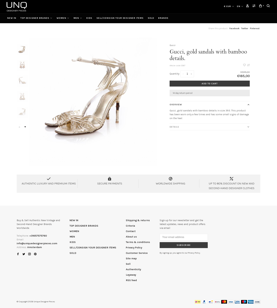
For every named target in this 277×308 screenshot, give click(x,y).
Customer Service (137, 252)
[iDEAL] (198, 302)
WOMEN (61, 18)
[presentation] (22, 49)
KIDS (89, 18)
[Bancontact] (211, 302)
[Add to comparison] (248, 65)
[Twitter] (23, 254)
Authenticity (133, 269)
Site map (131, 258)
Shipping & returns (138, 220)
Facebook (234, 28)
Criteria (130, 225)
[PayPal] (204, 302)
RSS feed (131, 280)
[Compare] (254, 6)
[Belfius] (217, 302)
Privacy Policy (134, 247)
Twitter (244, 28)
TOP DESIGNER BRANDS (34, 18)
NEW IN (11, 18)
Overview (176, 104)
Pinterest (255, 28)
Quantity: (175, 73)
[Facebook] (18, 254)
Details (174, 126)
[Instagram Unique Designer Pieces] (29, 254)
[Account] (248, 6)
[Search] (269, 6)
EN (238, 6)
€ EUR (228, 6)
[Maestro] (244, 302)
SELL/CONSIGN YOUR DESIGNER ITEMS (120, 18)
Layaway (131, 274)
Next (25, 127)
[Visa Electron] (237, 302)
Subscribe (184, 245)
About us (131, 236)
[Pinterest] (35, 254)
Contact (131, 231)
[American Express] (251, 302)
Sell (128, 263)
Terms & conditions (138, 242)
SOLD (151, 18)
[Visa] (231, 302)
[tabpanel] (93, 101)
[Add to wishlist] (244, 65)
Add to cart (210, 83)
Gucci (173, 45)
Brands (163, 18)
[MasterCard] (224, 302)
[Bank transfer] (257, 302)
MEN (76, 18)
